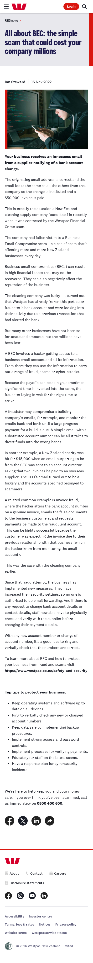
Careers (60, 873)
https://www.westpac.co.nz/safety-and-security (46, 670)
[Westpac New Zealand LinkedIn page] (44, 895)
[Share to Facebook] (9, 821)
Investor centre (40, 916)
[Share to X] (23, 821)
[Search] (84, 6)
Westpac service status (49, 933)
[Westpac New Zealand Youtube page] (32, 895)
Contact (36, 873)
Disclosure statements (27, 883)
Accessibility (14, 916)
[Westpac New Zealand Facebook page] (8, 895)
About (14, 873)
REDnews (12, 20)
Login (71, 6)
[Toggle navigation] (6, 6)
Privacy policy (65, 924)
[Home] (19, 7)
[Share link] (49, 821)
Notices (45, 924)
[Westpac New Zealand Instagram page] (20, 895)
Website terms (16, 933)
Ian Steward (15, 81)
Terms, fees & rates (19, 924)
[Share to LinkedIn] (36, 821)
